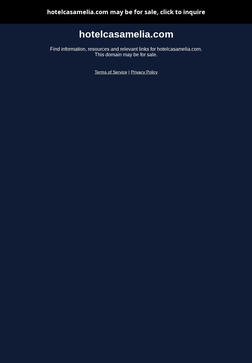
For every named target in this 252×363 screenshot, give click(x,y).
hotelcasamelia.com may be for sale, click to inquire (126, 12)
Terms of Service (111, 72)
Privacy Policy (144, 72)
